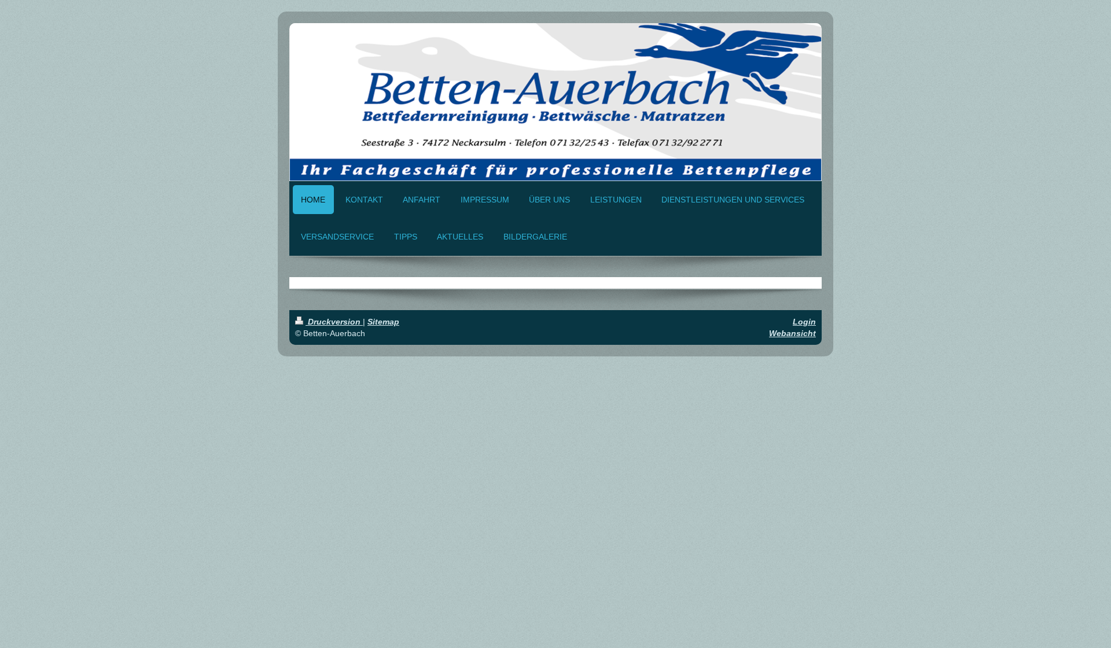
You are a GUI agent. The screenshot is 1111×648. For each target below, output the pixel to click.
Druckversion (334, 321)
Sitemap (383, 321)
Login (804, 321)
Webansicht (792, 333)
